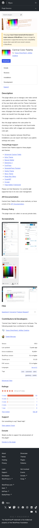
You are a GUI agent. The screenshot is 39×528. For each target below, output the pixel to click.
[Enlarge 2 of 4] (35, 224)
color (22, 371)
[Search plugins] (21, 15)
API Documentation (17, 204)
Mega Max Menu (10, 176)
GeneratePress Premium (12, 168)
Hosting (4, 460)
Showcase (23, 453)
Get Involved (24, 469)
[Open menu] (36, 3)
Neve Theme (9, 174)
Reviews (6, 73)
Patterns (23, 463)
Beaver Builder (9, 160)
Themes (23, 457)
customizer (29, 371)
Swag (23, 479)
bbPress (5, 491)
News (4, 457)
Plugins (22, 460)
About (4, 453)
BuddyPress (7, 495)
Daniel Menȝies (11, 336)
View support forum (8, 425)
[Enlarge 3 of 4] (16, 260)
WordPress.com (8, 485)
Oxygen (7, 182)
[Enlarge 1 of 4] (16, 224)
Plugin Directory (6, 8)
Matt (4, 488)
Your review (6, 412)
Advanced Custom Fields (13, 154)
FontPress (8, 165)
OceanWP (8, 179)
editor (34, 371)
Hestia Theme (9, 171)
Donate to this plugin (9, 442)
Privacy (4, 463)
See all (35, 412)
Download (6, 61)
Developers (5, 476)
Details (6, 68)
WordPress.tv (7, 479)
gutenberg (28, 375)
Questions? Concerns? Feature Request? (15, 312)
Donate (23, 476)
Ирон (8, 503)
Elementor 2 (9, 163)
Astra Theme (9, 157)
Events (22, 472)
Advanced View (7, 380)
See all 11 (34, 367)
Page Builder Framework (13, 185)
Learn (4, 469)
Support (6, 87)
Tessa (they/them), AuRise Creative (17, 330)
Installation (7, 77)
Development (8, 82)
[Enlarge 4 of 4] (35, 289)
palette (34, 375)
